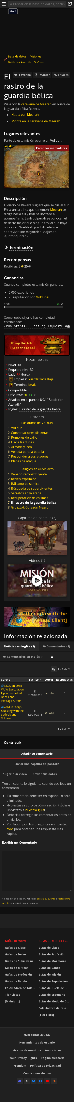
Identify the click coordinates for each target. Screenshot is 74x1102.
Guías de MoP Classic (54, 941)
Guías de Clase (15, 947)
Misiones (35, 56)
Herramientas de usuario (37, 1042)
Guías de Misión (49, 974)
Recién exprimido (23, 479)
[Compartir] (70, 4)
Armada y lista (21, 447)
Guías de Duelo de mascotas (54, 988)
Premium (19, 1065)
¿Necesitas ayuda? (37, 1035)
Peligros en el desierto (37, 469)
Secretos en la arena (26, 493)
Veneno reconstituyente (29, 474)
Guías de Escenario (51, 995)
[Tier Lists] (46, 1015)
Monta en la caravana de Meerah (35, 121)
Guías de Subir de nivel (21, 961)
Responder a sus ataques (29, 456)
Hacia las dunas (22, 442)
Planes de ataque (23, 461)
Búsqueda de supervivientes (32, 488)
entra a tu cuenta (46, 898)
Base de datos (17, 56)
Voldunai (42, 297)
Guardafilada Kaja (40, 379)
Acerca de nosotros (27, 1050)
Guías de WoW (15, 941)
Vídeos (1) (37, 560)
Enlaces (63, 75)
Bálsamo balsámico (25, 483)
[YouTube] (47, 1081)
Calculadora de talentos (21, 988)
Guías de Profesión (18, 974)
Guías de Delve (15, 954)
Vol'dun (39, 62)
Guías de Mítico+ (17, 968)
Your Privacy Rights (23, 1058)
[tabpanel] (37, 699)
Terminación (21, 247)
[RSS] (54, 1081)
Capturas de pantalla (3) (37, 517)
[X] (27, 1081)
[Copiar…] (54, 669)
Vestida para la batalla (27, 451)
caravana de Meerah (36, 104)
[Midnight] (12, 1001)
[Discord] (20, 1081)
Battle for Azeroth (19, 62)
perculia (49, 693)
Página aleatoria (53, 1058)
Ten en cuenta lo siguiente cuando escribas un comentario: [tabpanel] (36, 842)
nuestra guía (34, 810)
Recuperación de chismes (29, 498)
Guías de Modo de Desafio (54, 1001)
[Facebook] (40, 1081)
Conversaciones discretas (30, 432)
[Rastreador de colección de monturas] (37, 617)
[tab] (19, 646)
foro (10, 829)
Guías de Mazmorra (52, 961)
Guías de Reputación (53, 981)
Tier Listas (12, 995)
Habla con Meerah (25, 114)
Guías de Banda (16, 981)
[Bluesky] (34, 1081)
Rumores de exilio (24, 437)
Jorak (32, 384)
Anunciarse (53, 1050)
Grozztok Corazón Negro (30, 507)
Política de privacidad (45, 1065)
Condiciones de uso (37, 1073)
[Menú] (4, 4)
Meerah (56, 209)
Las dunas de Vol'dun (37, 423)
